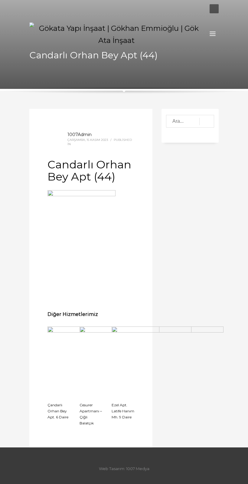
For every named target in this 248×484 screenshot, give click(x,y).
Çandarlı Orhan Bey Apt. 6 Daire (57, 411)
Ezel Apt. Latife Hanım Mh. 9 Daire (123, 411)
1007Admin (79, 134)
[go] (206, 121)
